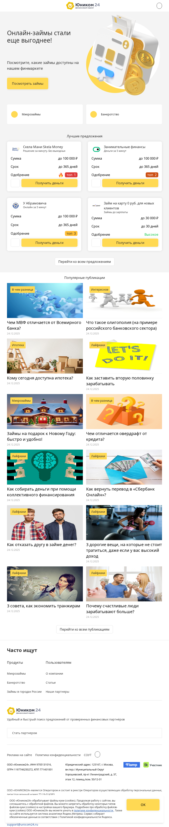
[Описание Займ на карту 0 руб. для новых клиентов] (96, 243)
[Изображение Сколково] (152, 772)
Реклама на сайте (19, 755)
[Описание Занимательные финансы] (96, 183)
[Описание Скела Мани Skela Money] (15, 183)
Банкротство (16, 682)
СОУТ (88, 755)
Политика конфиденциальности (58, 755)
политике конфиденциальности (94, 810)
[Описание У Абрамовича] (15, 243)
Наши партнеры (57, 692)
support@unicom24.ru (22, 824)
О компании (54, 673)
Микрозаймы (16, 673)
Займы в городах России (24, 692)
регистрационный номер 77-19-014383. (31, 794)
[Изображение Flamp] (131, 772)
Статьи (51, 682)
